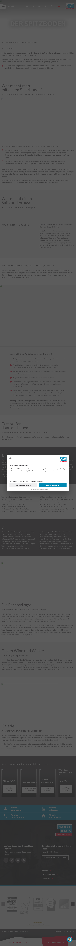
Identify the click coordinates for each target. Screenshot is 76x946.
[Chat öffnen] (69, 939)
